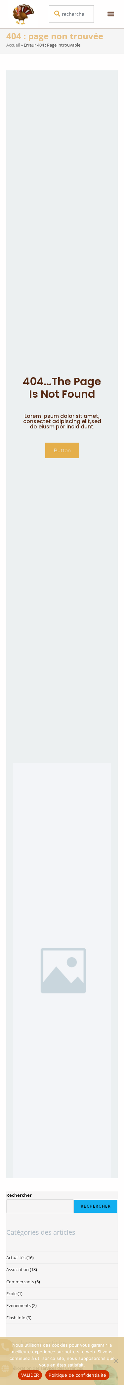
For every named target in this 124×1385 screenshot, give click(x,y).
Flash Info (15, 1318)
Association (17, 1269)
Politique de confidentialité (77, 1375)
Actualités (15, 1257)
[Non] (115, 1361)
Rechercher (19, 1195)
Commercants (20, 1282)
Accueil (13, 45)
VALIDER (30, 1375)
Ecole (11, 1293)
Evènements (18, 1305)
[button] (110, 14)
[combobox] (71, 14)
